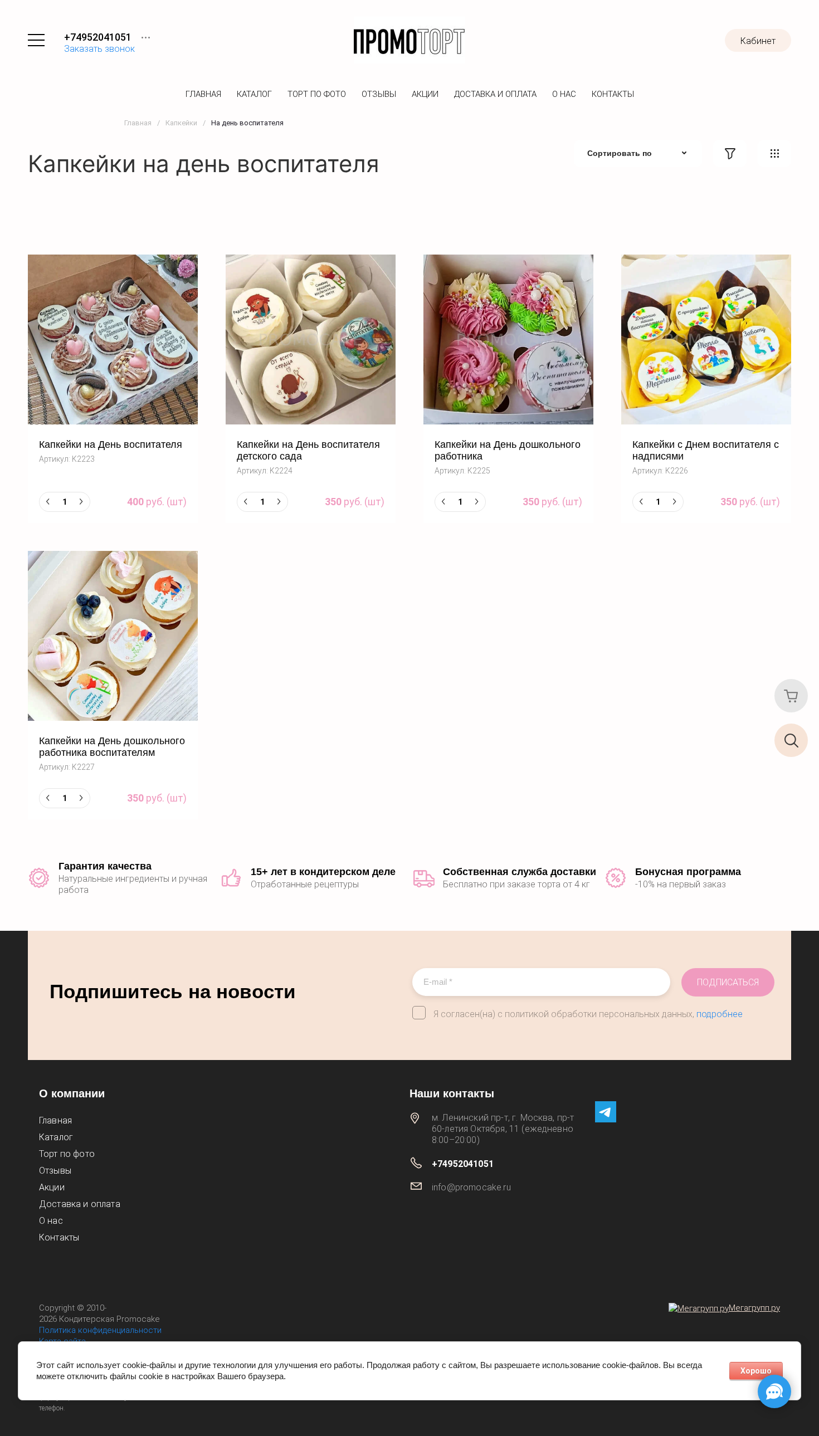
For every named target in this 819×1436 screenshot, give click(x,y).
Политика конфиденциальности (100, 1330)
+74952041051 (97, 37)
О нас (564, 94)
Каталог (254, 94)
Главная (203, 94)
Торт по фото (316, 94)
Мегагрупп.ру (754, 1308)
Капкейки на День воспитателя (110, 444)
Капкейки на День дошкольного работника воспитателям (112, 746)
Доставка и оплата (495, 94)
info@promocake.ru (471, 1187)
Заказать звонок (99, 48)
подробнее (719, 1014)
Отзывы (379, 94)
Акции (425, 94)
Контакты (613, 94)
